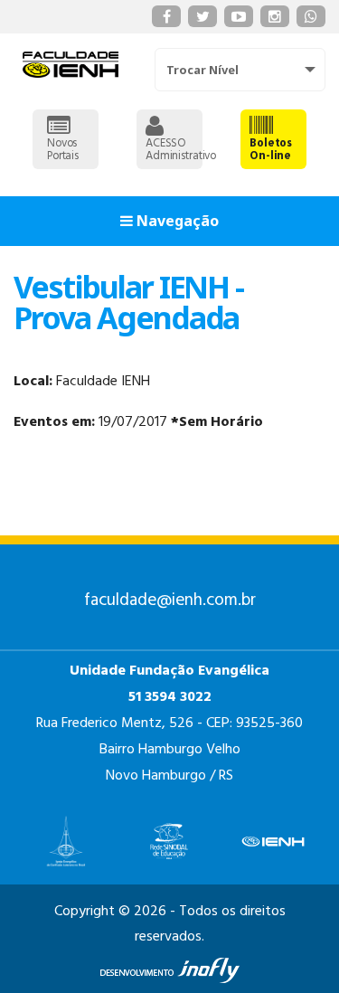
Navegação (176, 221)
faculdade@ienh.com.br (170, 600)
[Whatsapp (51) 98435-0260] (311, 16)
